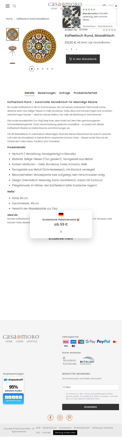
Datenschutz (50, 427)
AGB (38, 427)
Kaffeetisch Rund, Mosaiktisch (18, 285)
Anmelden (90, 407)
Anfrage (64, 93)
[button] (109, 29)
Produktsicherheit (85, 93)
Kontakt (46, 432)
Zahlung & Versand (102, 427)
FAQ (38, 432)
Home (9, 18)
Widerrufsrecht (82, 427)
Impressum (65, 427)
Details (29, 93)
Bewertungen (47, 93)
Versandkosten (101, 42)
